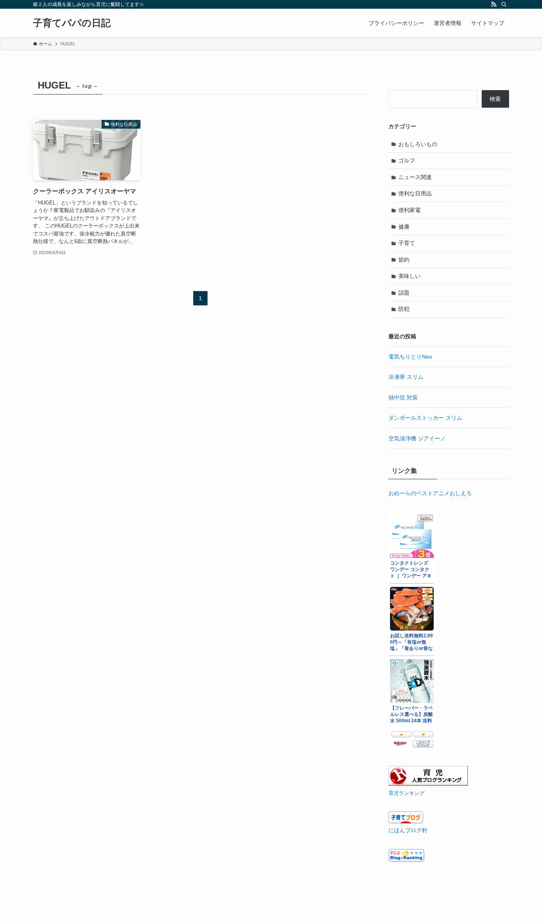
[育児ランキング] (428, 784)
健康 (403, 227)
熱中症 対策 (403, 397)
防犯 (403, 309)
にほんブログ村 (407, 830)
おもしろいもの (417, 144)
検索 (495, 99)
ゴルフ (406, 160)
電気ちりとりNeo (410, 356)
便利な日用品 (415, 193)
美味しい (409, 276)
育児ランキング (406, 793)
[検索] (504, 4)
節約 (403, 260)
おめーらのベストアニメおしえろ (430, 493)
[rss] (493, 4)
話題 (403, 292)
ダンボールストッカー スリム (425, 418)
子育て (406, 243)
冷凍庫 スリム (405, 377)
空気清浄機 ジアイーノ (417, 438)
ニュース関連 (415, 177)
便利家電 (409, 210)
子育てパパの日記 (72, 23)
